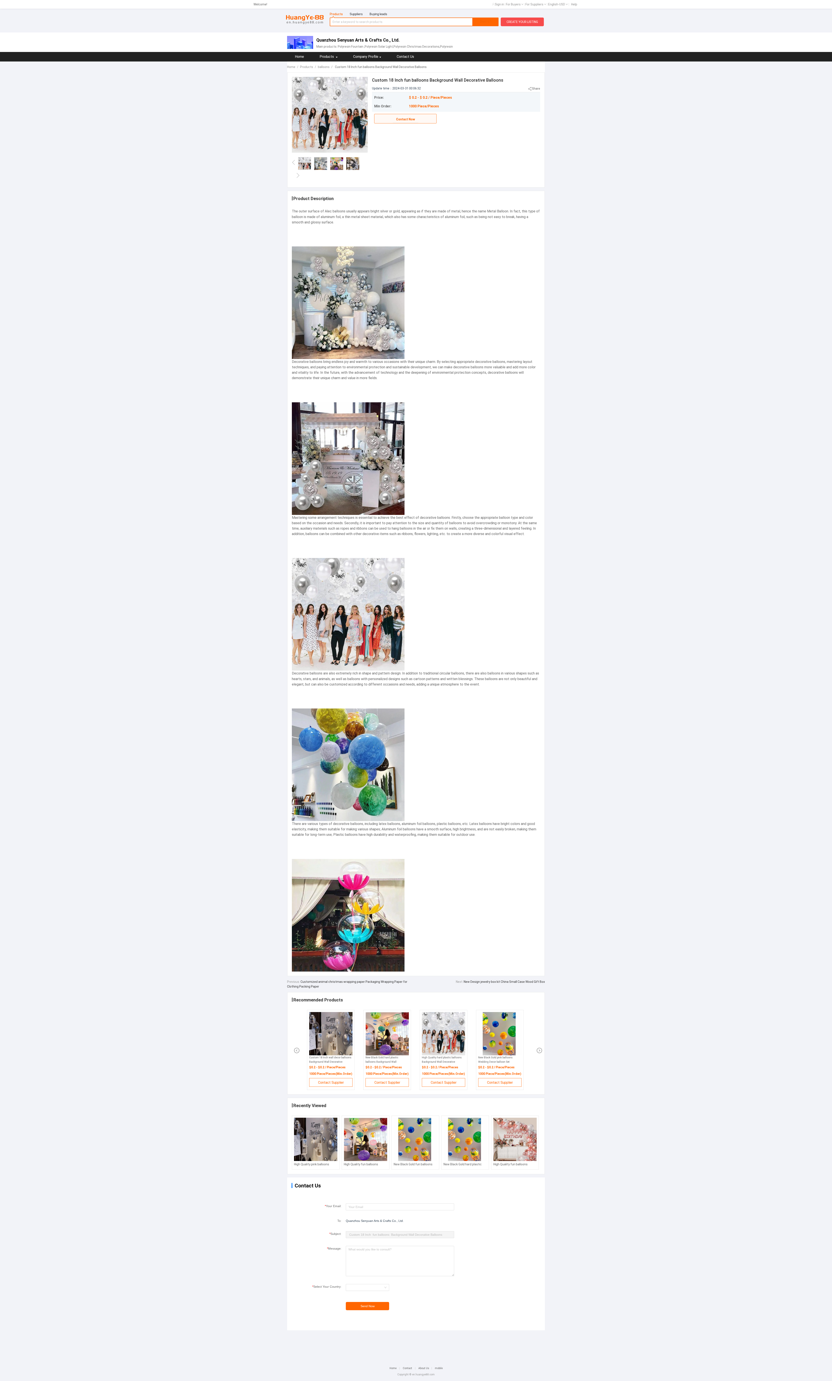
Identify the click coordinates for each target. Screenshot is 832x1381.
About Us (423, 1368)
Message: (334, 1248)
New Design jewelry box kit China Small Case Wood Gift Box (504, 981)
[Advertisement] (416, 1345)
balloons (324, 67)
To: (339, 1221)
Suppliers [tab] (356, 14)
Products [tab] (336, 14)
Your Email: (333, 1206)
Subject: (335, 1233)
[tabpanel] (414, 22)
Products (306, 67)
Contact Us (405, 57)
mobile (439, 1368)
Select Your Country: (326, 1286)
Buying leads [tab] (378, 14)
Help (574, 4)
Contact (407, 1368)
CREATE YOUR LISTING (522, 22)
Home (299, 57)
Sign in (499, 4)
